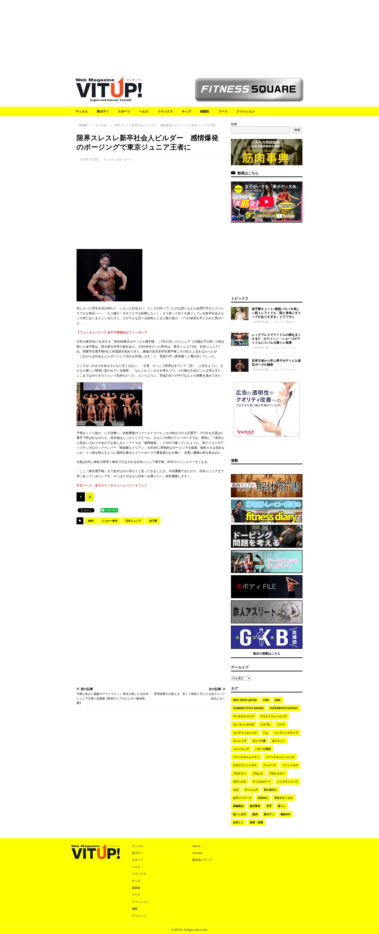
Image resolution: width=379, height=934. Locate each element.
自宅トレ (238, 822)
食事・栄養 (256, 822)
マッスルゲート (261, 781)
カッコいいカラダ (243, 724)
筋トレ (282, 806)
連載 (234, 460)
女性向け (263, 798)
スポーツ (124, 111)
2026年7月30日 (261, 369)
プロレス (257, 773)
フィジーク (269, 765)
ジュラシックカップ (286, 733)
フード (222, 111)
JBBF (91, 521)
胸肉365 (285, 814)
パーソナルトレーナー (246, 757)
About (196, 846)
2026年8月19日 (261, 347)
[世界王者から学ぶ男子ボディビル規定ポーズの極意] (239, 365)
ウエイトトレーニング (273, 716)
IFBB (266, 700)
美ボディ (103, 111)
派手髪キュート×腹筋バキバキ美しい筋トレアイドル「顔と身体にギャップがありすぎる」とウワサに (276, 313)
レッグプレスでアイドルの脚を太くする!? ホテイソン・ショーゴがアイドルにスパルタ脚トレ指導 (276, 339)
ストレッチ (239, 741)
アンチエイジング (243, 716)
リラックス (165, 111)
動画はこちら (248, 173)
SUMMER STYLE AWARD (248, 708)
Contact (197, 853)
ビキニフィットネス (245, 765)
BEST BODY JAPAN (245, 700)
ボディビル (239, 781)
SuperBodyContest (284, 708)
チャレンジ (139, 916)
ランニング (251, 790)
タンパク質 (259, 741)
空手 (269, 806)
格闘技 (204, 111)
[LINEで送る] (109, 510)
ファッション (245, 111)
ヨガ (235, 790)
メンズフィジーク (287, 781)
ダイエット (278, 741)
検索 (234, 124)
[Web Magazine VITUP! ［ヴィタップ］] (108, 95)
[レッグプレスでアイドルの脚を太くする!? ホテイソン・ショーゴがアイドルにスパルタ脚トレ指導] (239, 339)
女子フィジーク (242, 798)
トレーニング (241, 749)
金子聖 (153, 521)
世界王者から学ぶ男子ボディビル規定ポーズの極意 (276, 362)
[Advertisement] (189, 36)
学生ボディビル (283, 798)
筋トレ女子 (239, 814)
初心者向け (270, 790)
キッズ (186, 111)
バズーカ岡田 (263, 749)
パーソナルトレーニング (280, 757)
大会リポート (124, 159)
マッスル (81, 111)
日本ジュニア (133, 521)
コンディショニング (245, 733)
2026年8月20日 (261, 321)
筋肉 (255, 814)
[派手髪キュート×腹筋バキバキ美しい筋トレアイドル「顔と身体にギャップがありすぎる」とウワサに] (239, 313)
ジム (265, 733)
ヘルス (143, 111)
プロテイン (239, 773)
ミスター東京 (110, 521)
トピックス (239, 298)
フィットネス (290, 765)
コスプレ (265, 724)
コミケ (281, 724)
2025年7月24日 (89, 159)
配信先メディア (202, 860)
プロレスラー (277, 773)
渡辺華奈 (255, 806)
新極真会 (238, 806)
